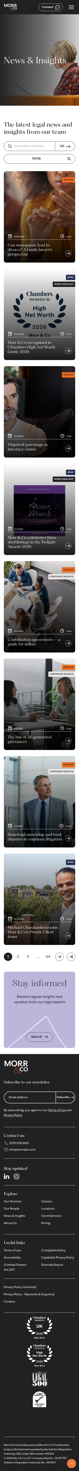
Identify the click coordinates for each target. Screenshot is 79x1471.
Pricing (45, 1223)
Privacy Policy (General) (20, 1287)
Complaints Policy (53, 1250)
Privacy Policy (13, 1115)
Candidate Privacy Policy (57, 1257)
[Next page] (59, 957)
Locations (47, 1209)
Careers (46, 1201)
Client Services (51, 1216)
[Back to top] (71, 1463)
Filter (36, 158)
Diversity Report (52, 1265)
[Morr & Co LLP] (10, 7)
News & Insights (14, 1216)
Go (62, 146)
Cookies (9, 1301)
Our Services (12, 1201)
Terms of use (12, 1250)
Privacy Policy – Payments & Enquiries (29, 1294)
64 (48, 956)
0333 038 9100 (19, 1143)
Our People (12, 1209)
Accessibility (12, 1257)
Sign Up (37, 1037)
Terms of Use (57, 1110)
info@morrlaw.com (22, 1150)
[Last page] (71, 957)
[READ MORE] (67, 248)
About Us (10, 1223)
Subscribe (63, 1097)
